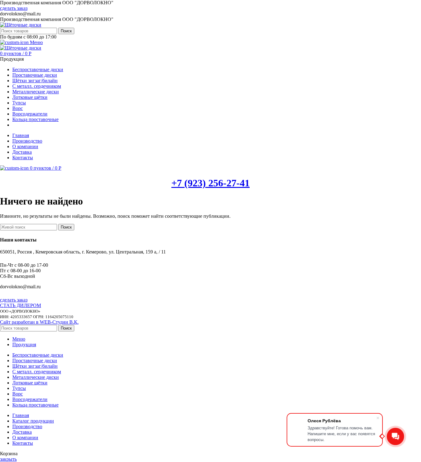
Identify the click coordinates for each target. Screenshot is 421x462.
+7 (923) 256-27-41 (210, 182)
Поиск (66, 31)
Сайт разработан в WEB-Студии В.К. (39, 322)
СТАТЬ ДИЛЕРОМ (20, 305)
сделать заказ (13, 8)
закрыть (8, 459)
